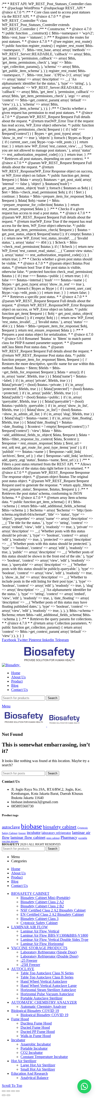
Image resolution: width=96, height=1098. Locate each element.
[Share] (8, 1091)
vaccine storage (10, 841)
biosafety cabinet (59, 827)
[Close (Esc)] (4, 1091)
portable (82, 838)
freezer (22, 833)
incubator (34, 832)
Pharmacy (69, 837)
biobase (31, 826)
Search (52, 698)
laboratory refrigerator (56, 833)
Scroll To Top (12, 1086)
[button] (84, 1086)
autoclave (11, 826)
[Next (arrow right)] (8, 1095)
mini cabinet (53, 838)
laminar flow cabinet (27, 837)
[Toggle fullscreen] (13, 1091)
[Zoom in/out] (18, 1091)
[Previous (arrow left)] (4, 1095)
